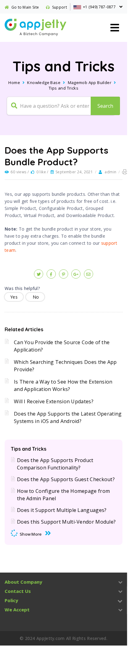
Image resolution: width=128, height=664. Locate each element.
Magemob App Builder (90, 82)
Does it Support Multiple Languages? (62, 510)
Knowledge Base (43, 82)
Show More (31, 534)
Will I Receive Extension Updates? (53, 401)
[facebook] (51, 274)
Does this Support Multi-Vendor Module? (66, 521)
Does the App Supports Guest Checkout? (66, 479)
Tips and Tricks (63, 88)
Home (14, 82)
